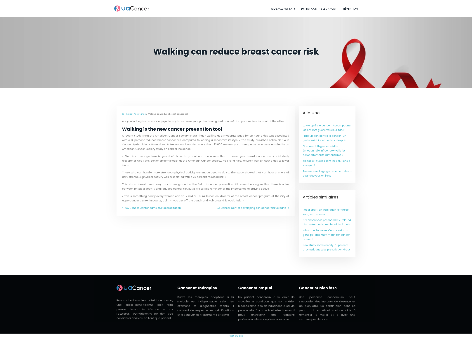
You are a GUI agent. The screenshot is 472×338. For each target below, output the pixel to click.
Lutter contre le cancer (318, 9)
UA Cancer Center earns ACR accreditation (153, 208)
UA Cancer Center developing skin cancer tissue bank (251, 208)
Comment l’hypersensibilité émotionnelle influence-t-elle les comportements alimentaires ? (324, 150)
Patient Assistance (136, 113)
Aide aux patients (283, 9)
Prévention (350, 9)
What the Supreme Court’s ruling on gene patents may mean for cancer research (326, 235)
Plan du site (236, 336)
